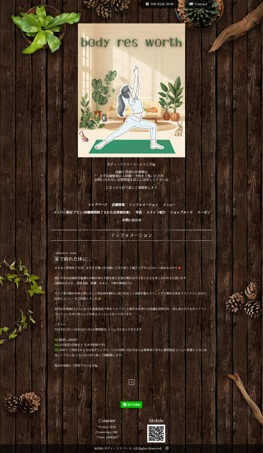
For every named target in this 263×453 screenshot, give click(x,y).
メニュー (169, 204)
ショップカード (181, 212)
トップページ (97, 204)
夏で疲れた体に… (73, 259)
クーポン (203, 212)
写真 (138, 212)
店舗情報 (118, 204)
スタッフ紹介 (156, 212)
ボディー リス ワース (118, 448)
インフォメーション (143, 204)
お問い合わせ (131, 220)
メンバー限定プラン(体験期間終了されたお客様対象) (92, 212)
